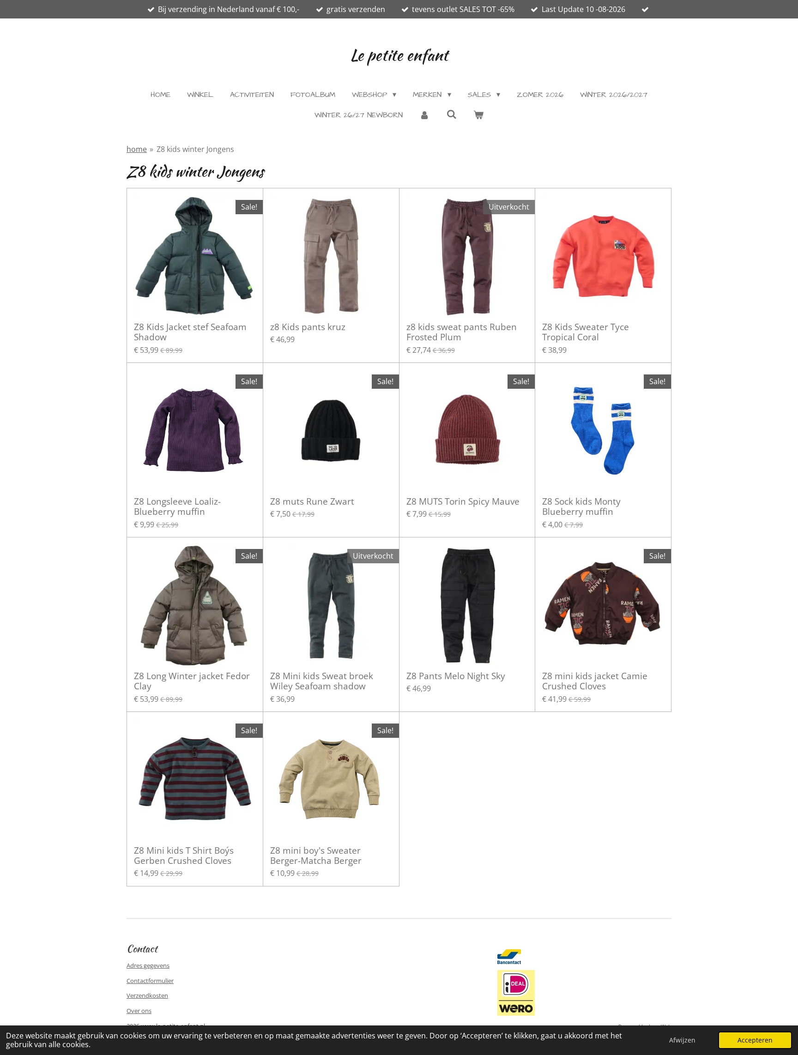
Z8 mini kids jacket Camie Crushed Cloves (594, 681)
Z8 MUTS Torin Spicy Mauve (463, 501)
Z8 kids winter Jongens (195, 149)
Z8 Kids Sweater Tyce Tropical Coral (585, 332)
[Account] (424, 115)
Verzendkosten (147, 995)
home (137, 149)
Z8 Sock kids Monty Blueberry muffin (581, 506)
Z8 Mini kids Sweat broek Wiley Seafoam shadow (321, 681)
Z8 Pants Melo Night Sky (455, 676)
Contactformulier (150, 981)
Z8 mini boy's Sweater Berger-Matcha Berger (316, 855)
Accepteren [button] (755, 1040)
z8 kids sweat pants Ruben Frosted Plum (461, 332)
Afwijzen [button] (682, 1040)
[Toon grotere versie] (516, 992)
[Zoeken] (451, 114)
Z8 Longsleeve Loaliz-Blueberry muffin (177, 506)
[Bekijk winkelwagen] (478, 115)
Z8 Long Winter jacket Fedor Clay (192, 681)
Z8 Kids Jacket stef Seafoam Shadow (190, 332)
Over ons (139, 1011)
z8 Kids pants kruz (307, 327)
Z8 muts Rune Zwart (312, 501)
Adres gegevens (148, 965)
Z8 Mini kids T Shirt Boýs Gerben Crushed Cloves (184, 855)
